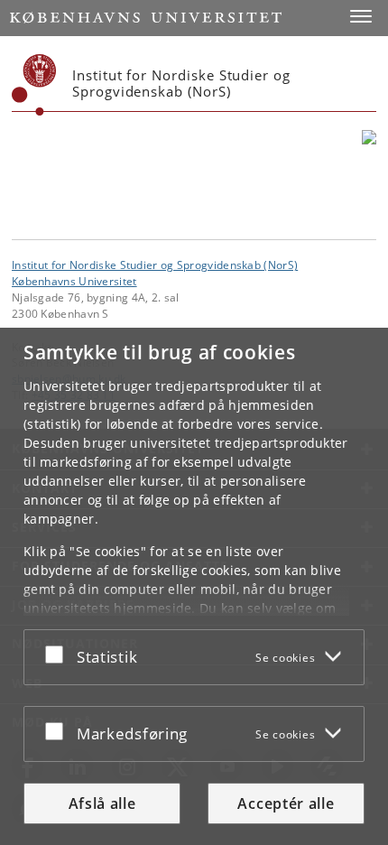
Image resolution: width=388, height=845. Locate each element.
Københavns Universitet (74, 281)
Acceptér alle (285, 803)
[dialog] (194, 586)
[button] (361, 16)
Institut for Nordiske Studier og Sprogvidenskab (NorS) (155, 264)
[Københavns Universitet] (34, 85)
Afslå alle (102, 803)
